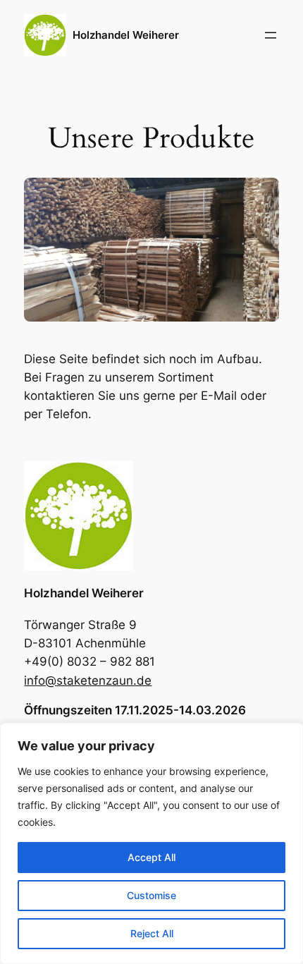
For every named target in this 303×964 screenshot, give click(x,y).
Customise (151, 895)
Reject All (151, 933)
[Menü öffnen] (270, 35)
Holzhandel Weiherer (126, 35)
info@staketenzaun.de (88, 680)
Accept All (151, 857)
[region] (151, 843)
